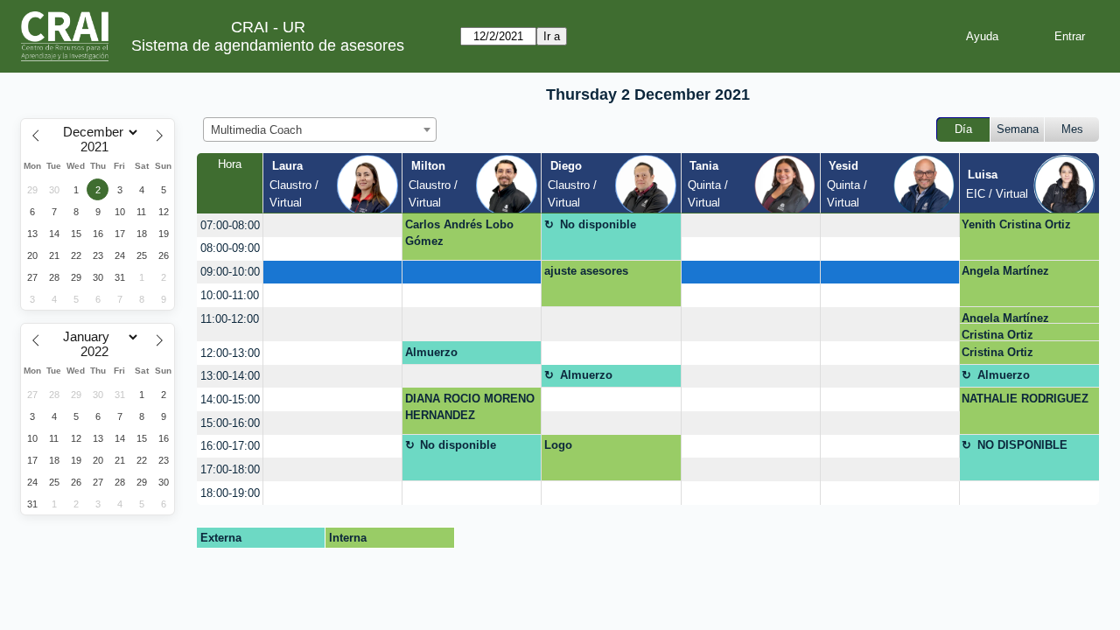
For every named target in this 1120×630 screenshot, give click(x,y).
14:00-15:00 (230, 399)
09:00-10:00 (230, 271)
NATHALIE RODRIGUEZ (1025, 398)
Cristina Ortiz (997, 334)
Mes (1072, 129)
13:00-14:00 (230, 375)
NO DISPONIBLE (1022, 445)
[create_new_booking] (332, 225)
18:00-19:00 (230, 493)
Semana (1018, 129)
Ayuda (982, 36)
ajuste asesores (586, 270)
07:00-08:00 (230, 225)
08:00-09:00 (230, 248)
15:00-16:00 (230, 423)
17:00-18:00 (230, 469)
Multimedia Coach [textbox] (256, 129)
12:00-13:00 (230, 353)
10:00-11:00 (229, 295)
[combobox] (320, 129)
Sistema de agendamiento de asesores (267, 45)
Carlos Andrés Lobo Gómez (459, 233)
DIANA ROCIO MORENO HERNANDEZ (470, 407)
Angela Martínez (1005, 270)
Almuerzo (431, 352)
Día (963, 129)
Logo (558, 445)
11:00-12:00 (229, 319)
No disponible (598, 224)
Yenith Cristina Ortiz (1016, 224)
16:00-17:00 (230, 445)
